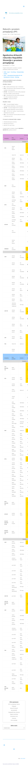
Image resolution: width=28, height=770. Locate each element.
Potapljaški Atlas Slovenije (14, 712)
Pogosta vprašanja (14, 714)
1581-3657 (23, 758)
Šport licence (17, 34)
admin (5, 34)
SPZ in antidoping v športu (14, 704)
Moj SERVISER (14, 710)
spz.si (14, 764)
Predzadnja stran (14, 716)
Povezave (14, 718)
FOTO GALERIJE (14, 720)
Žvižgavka (14, 706)
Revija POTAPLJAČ (14, 708)
